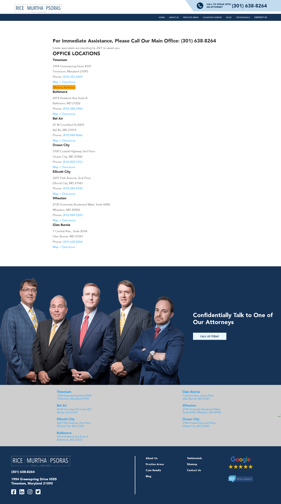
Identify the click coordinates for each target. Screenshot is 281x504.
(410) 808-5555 (72, 161)
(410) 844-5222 (72, 215)
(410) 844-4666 (72, 135)
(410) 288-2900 (72, 108)
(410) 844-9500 (72, 188)
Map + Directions (64, 82)
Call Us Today (209, 336)
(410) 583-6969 (72, 76)
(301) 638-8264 (249, 5)
